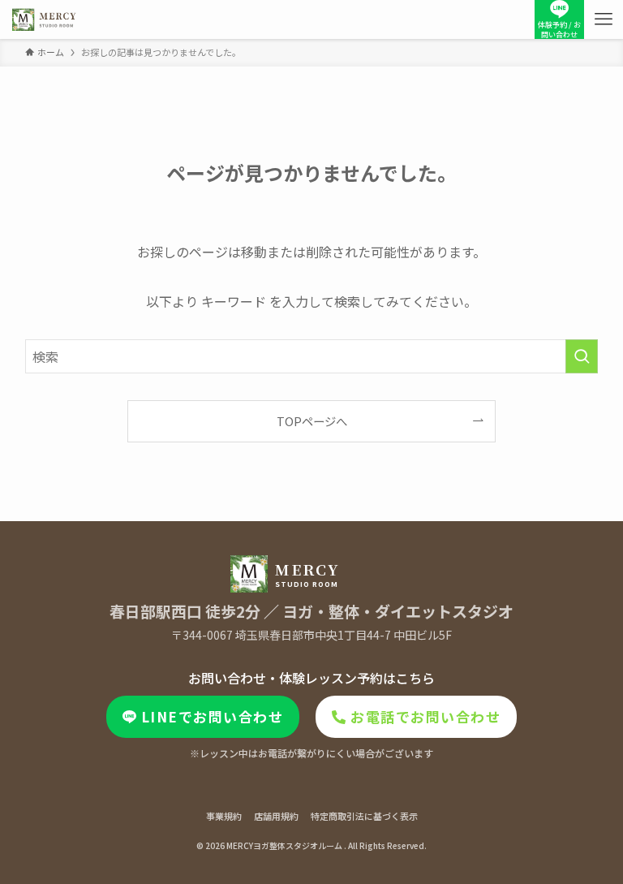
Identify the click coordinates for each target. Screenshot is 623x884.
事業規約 (224, 815)
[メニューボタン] (603, 19)
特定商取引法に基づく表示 (364, 815)
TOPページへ (312, 420)
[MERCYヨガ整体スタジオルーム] (44, 19)
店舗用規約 (276, 815)
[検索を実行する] (581, 356)
